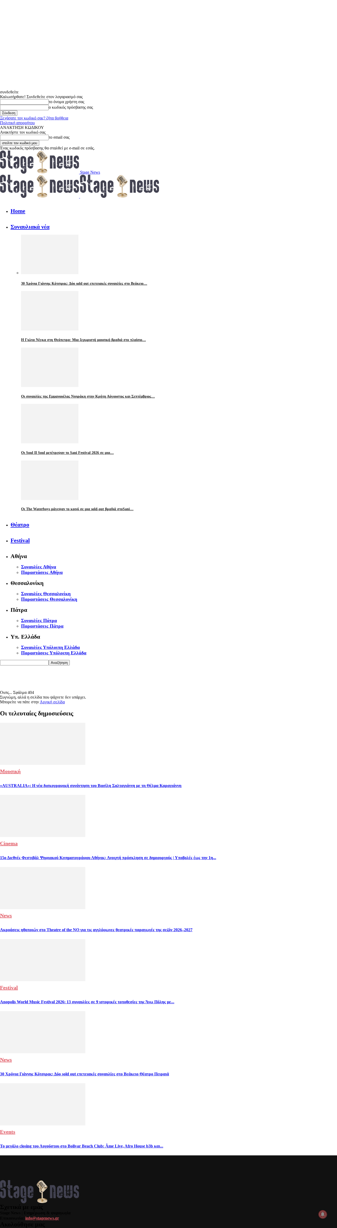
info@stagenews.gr (42, 1218)
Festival (20, 540)
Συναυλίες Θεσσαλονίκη (46, 593)
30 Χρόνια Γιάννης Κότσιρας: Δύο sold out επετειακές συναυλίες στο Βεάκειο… (84, 283)
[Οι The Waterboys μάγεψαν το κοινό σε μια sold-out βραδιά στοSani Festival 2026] (49, 498)
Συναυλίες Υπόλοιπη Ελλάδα (50, 647)
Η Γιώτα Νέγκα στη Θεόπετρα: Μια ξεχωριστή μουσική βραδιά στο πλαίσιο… (83, 340)
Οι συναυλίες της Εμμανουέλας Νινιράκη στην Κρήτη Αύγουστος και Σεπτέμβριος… (88, 396)
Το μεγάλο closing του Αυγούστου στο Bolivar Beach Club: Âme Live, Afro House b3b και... (81, 1146)
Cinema (9, 843)
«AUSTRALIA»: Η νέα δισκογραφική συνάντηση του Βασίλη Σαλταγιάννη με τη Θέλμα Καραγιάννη (90, 785)
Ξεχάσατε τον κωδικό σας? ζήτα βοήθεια (34, 118)
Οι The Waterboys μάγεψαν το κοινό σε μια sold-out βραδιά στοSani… (77, 509)
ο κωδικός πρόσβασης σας (71, 107)
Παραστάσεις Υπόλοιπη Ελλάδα (53, 652)
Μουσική (10, 771)
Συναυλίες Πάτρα (39, 620)
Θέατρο (20, 524)
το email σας (59, 137)
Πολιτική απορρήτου (17, 123)
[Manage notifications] (323, 1214)
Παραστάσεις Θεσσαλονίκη (49, 599)
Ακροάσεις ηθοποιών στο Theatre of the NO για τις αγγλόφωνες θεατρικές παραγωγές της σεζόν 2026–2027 (96, 930)
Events (7, 1132)
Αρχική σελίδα (52, 702)
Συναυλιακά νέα (30, 226)
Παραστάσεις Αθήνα (42, 572)
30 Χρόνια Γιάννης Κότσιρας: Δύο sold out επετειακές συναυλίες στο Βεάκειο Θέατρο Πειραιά (84, 1074)
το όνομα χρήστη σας (66, 101)
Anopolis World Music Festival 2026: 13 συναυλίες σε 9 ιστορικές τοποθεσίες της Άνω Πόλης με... (87, 1002)
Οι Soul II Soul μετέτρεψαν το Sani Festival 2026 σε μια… (67, 453)
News (6, 915)
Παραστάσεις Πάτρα (42, 626)
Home (18, 211)
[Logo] (40, 196)
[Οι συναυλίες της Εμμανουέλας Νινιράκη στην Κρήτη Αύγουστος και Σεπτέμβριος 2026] (49, 385)
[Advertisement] (96, 677)
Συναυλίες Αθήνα (38, 566)
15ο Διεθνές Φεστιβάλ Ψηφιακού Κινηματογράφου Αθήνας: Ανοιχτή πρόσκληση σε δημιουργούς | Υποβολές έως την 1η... (108, 857)
